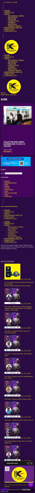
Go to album (7, 261)
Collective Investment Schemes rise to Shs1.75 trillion (14, 144)
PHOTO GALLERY (10, 193)
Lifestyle (13, 21)
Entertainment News (10, 183)
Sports (11, 22)
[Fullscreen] (28, 463)
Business (12, 17)
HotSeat (12, 24)
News (7, 14)
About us (9, 12)
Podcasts (9, 29)
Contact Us (10, 31)
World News (14, 26)
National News (16, 16)
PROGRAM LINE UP (13, 27)
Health (12, 19)
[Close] (31, 463)
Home (7, 11)
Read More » (8, 151)
